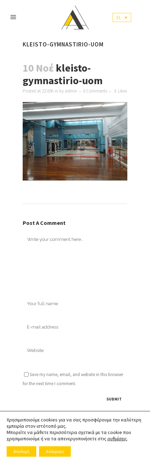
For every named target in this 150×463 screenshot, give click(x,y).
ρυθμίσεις (117, 438)
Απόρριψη (55, 451)
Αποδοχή (21, 451)
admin (71, 91)
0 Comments (95, 91)
